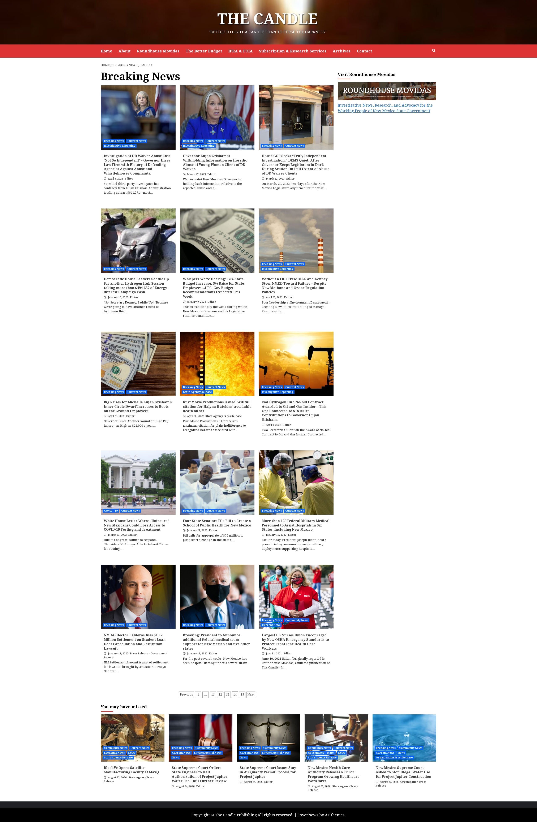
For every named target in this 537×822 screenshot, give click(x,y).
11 (213, 694)
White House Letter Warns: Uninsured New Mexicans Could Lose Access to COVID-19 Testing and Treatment (137, 525)
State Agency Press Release (223, 416)
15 (242, 694)
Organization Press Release (394, 757)
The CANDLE (267, 19)
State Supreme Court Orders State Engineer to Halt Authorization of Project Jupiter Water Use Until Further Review (199, 774)
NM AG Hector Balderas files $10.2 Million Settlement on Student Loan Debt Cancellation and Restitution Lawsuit (135, 641)
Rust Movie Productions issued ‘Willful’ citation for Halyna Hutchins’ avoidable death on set (217, 406)
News (131, 752)
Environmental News (208, 752)
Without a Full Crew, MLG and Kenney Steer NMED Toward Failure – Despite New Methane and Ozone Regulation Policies (294, 285)
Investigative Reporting (119, 145)
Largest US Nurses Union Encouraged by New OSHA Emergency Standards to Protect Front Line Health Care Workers (295, 641)
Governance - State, (321, 752)
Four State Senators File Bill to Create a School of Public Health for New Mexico (217, 523)
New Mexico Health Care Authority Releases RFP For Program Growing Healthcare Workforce (333, 774)
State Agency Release (197, 392)
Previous (186, 694)
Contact (364, 51)
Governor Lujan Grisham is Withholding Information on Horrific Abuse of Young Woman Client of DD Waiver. (215, 162)
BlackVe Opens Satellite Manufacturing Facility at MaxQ (131, 770)
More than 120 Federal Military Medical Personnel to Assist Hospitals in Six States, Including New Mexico (296, 525)
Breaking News (114, 140)
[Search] (433, 51)
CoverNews (307, 815)
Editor (129, 178)
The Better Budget (204, 51)
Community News (296, 620)
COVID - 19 (111, 510)
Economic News (114, 752)
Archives (342, 51)
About (125, 51)
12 (220, 694)
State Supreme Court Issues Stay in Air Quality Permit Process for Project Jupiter (268, 772)
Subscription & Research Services (292, 51)
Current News (136, 140)
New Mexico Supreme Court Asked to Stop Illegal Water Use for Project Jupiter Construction (403, 772)
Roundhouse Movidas (158, 51)
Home (106, 51)
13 (227, 694)
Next (251, 694)
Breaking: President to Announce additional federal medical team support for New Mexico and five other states (216, 641)
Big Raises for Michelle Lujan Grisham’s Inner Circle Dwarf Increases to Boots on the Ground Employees (138, 406)
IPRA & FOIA (240, 51)
